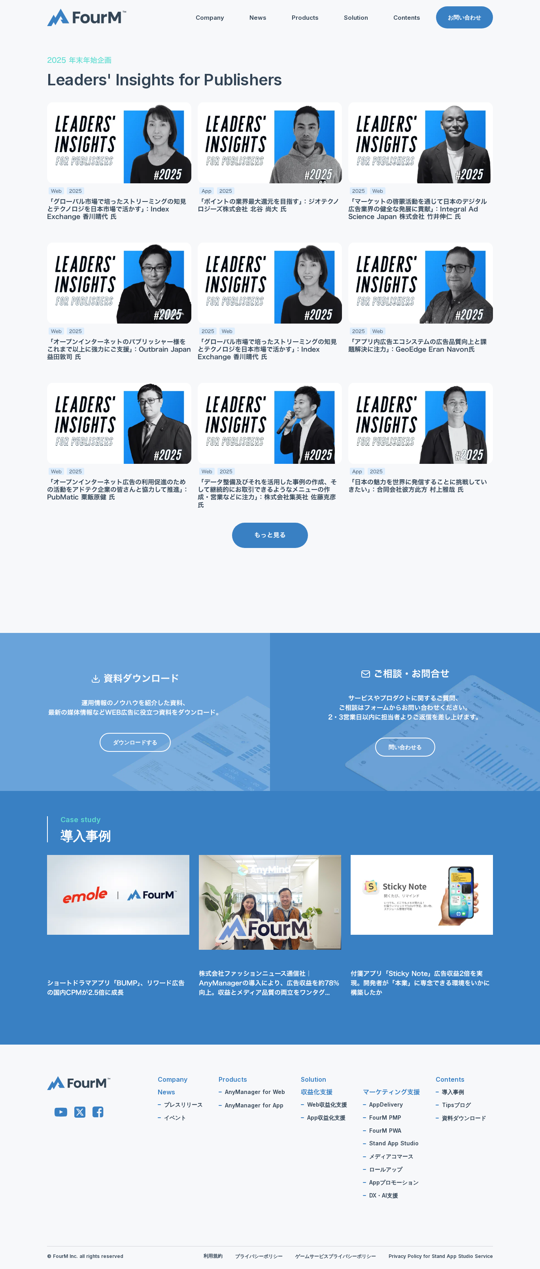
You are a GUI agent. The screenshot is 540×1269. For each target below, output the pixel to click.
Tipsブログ (392, 58)
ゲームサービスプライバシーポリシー (335, 1256)
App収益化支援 (326, 1118)
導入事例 (453, 1092)
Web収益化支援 (327, 1104)
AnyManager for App (254, 1105)
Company (210, 17)
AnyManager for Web (255, 1092)
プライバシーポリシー (259, 1256)
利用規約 (213, 1256)
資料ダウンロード (400, 70)
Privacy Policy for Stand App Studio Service (441, 1256)
